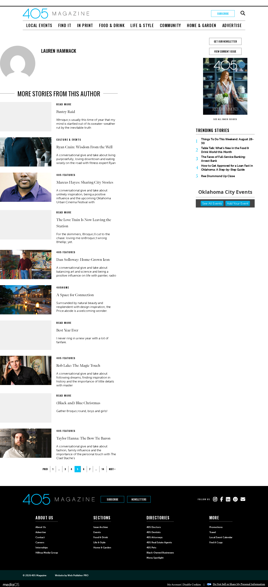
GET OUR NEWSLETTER (225, 41)
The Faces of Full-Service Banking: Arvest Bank (223, 159)
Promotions (215, 527)
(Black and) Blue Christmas (78, 403)
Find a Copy (215, 542)
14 (103, 469)
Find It (64, 25)
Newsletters (138, 499)
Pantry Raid (65, 111)
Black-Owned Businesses (160, 552)
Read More (63, 104)
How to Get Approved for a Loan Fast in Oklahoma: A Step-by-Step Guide (227, 167)
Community (170, 25)
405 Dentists (153, 532)
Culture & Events (68, 139)
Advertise (232, 25)
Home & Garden (201, 25)
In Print (85, 25)
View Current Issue (225, 51)
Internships (42, 547)
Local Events (39, 25)
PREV (45, 469)
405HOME (62, 287)
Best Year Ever (67, 330)
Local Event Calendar (220, 537)
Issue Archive (100, 527)
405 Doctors (154, 527)
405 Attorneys (154, 537)
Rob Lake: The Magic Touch (78, 365)
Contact (40, 537)
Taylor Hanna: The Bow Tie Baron (83, 438)
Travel (212, 532)
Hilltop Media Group (47, 552)
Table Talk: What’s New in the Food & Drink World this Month (225, 150)
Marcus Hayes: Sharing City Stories (84, 182)
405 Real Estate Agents (159, 542)
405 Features (66, 175)
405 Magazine (38, 575)
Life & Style (142, 25)
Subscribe (223, 13)
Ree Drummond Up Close (218, 176)
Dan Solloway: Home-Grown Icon (83, 259)
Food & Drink (112, 25)
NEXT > (112, 469)
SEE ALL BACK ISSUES (225, 119)
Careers (40, 542)
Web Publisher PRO (77, 575)
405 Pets (151, 547)
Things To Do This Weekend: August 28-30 (227, 141)
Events (97, 532)
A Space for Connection (75, 295)
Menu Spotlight (155, 557)
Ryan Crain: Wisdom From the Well (84, 147)
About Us (41, 527)
